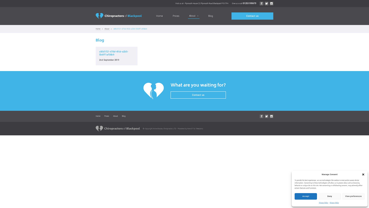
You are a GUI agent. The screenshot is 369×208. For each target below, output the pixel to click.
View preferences (353, 196)
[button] (363, 174)
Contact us (252, 16)
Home (159, 16)
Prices (176, 16)
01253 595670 (249, 3)
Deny (329, 196)
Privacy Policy (323, 203)
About (107, 29)
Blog (210, 16)
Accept (305, 196)
